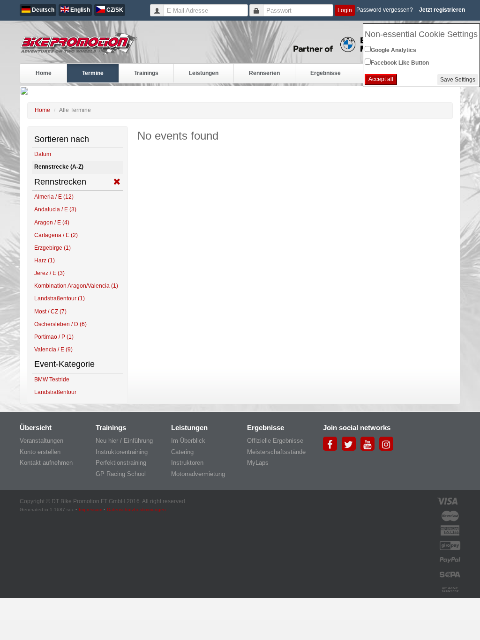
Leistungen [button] (203, 73)
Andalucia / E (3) (55, 209)
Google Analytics (393, 50)
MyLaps (258, 462)
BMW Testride (51, 379)
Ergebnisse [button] (325, 73)
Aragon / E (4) (51, 222)
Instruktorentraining (122, 451)
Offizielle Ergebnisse (275, 440)
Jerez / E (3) (49, 273)
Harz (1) (44, 260)
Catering (182, 451)
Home (44, 73)
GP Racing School (121, 473)
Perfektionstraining (121, 462)
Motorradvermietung (198, 473)
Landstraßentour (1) (59, 298)
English (79, 10)
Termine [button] (93, 73)
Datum (42, 154)
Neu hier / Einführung (124, 440)
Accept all (380, 79)
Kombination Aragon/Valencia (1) (76, 286)
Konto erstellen (40, 451)
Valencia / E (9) (53, 349)
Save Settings (457, 79)
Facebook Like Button (400, 63)
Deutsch (42, 10)
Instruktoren (187, 462)
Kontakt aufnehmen (46, 462)
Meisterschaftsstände (276, 451)
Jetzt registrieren (442, 10)
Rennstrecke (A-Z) (58, 167)
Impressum (90, 509)
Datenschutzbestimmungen (136, 509)
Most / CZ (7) (50, 311)
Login (345, 10)
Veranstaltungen (41, 440)
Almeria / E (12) (54, 196)
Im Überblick (188, 440)
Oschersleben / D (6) (60, 324)
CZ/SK (114, 10)
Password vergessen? (384, 10)
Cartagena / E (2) (56, 235)
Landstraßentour (55, 392)
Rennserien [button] (264, 73)
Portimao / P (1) (54, 337)
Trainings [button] (146, 73)
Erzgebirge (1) (52, 248)
